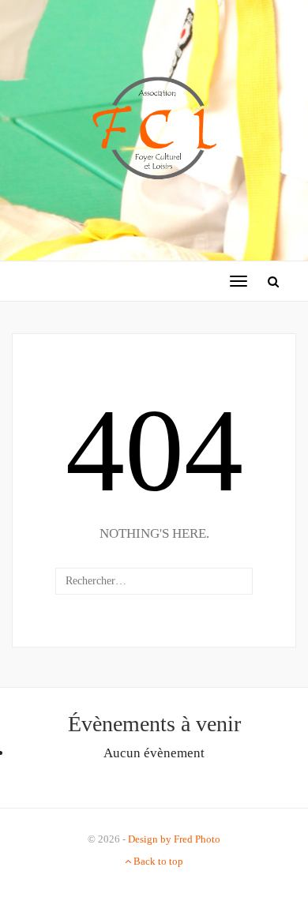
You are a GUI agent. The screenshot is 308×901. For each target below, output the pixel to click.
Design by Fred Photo (174, 839)
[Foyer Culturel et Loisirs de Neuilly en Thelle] (154, 129)
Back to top (157, 861)
